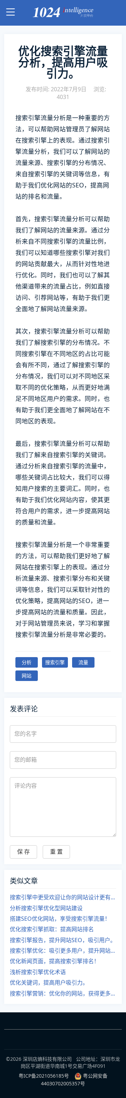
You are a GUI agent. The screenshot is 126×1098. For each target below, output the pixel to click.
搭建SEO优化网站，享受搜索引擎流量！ (60, 918)
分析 (26, 662)
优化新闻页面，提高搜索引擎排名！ (54, 961)
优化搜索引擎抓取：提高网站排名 (52, 929)
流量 (83, 662)
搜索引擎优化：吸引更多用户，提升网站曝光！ (63, 950)
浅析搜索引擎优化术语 (38, 972)
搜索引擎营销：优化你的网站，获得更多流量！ (63, 993)
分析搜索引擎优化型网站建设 (46, 908)
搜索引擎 (55, 662)
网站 (26, 675)
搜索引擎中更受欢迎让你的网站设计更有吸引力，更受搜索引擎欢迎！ (63, 897)
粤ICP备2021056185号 (44, 1075)
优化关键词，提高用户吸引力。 (49, 982)
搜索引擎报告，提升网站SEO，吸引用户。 (63, 940)
